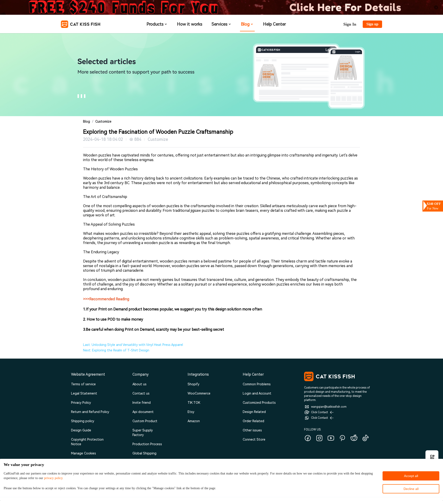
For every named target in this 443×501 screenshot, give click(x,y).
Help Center (274, 24)
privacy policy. (53, 478)
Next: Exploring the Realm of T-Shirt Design (116, 350)
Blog (245, 24)
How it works (189, 24)
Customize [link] (103, 121)
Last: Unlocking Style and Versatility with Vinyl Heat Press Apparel (133, 345)
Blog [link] (86, 121)
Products (155, 24)
